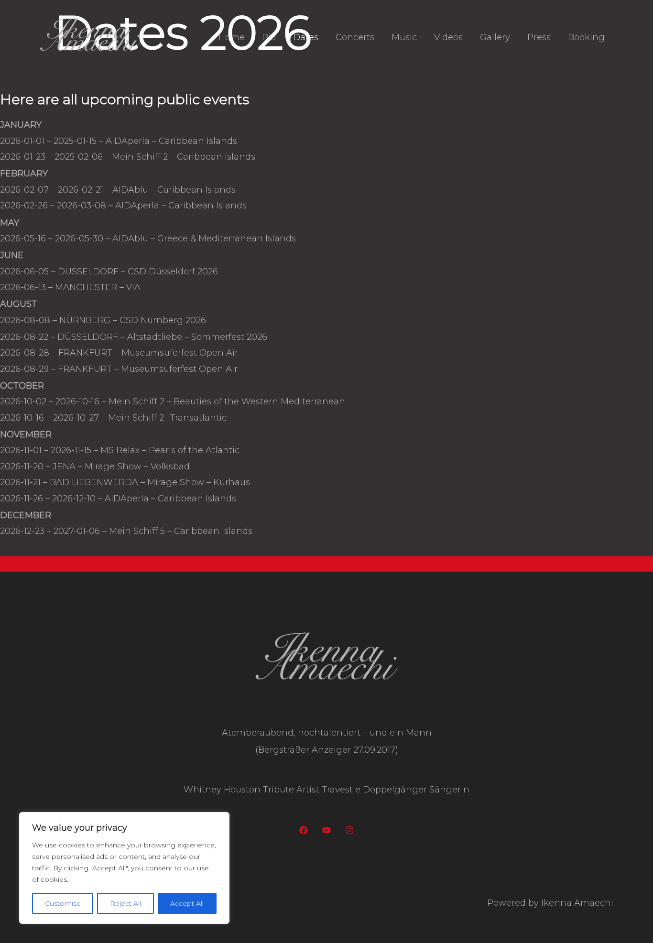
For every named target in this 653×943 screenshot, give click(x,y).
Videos (448, 37)
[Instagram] (349, 830)
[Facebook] (303, 830)
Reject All (125, 903)
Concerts (355, 37)
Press (539, 37)
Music (404, 37)
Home (231, 37)
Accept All (187, 903)
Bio (269, 37)
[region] (124, 868)
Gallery (495, 37)
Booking (586, 37)
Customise (63, 903)
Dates (305, 37)
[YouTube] (326, 830)
